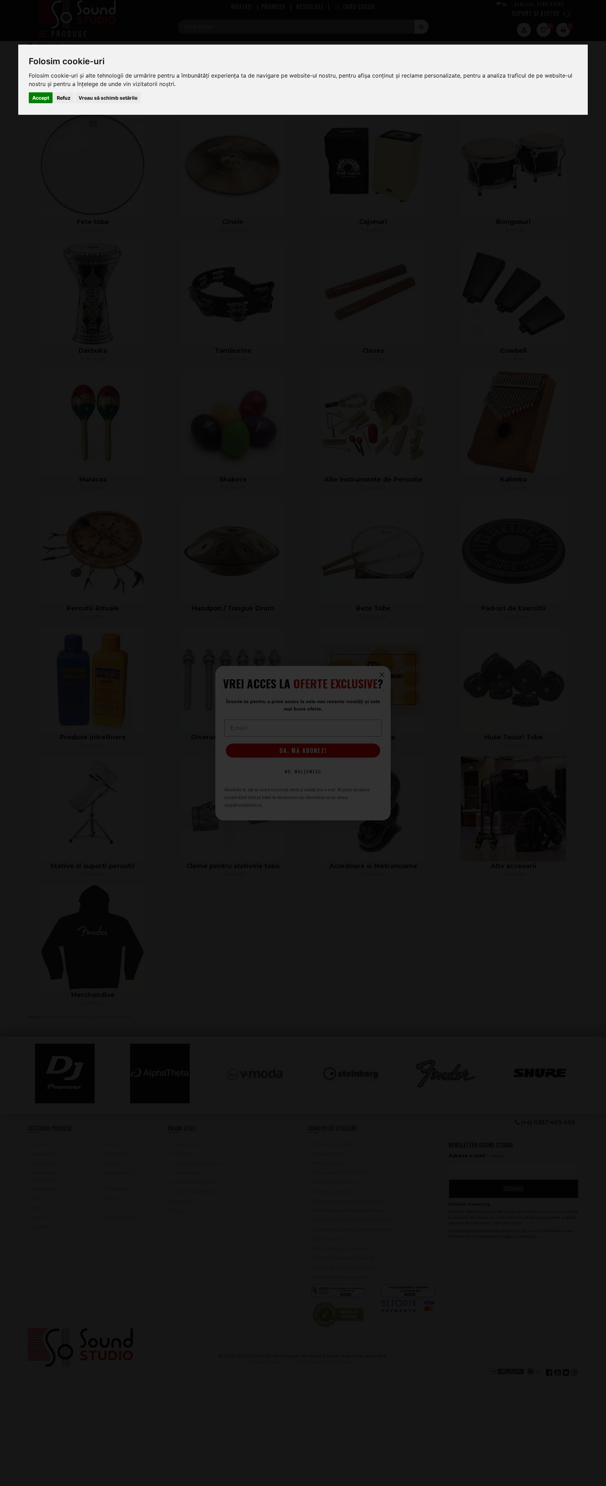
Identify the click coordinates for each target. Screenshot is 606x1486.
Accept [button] (40, 98)
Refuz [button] (63, 98)
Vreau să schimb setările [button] (108, 98)
